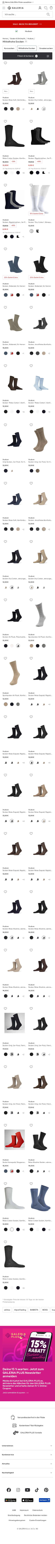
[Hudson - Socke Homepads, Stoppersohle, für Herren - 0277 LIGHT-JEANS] (15, 1140)
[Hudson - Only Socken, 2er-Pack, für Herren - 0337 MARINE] (15, 439)
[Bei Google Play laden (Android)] (10, 1500)
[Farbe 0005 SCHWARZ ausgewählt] (5, 172)
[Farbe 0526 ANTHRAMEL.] (18, 937)
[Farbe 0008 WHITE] (12, 646)
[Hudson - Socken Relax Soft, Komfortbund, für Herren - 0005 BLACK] (15, 77)
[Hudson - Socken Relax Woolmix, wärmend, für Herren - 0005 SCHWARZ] (15, 906)
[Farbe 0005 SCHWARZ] (5, 411)
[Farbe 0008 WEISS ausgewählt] (12, 1229)
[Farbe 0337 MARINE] (31, 470)
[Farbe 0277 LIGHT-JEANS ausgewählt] (5, 295)
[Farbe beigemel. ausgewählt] (44, 821)
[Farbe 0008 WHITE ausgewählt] (31, 231)
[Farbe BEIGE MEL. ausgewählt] (5, 704)
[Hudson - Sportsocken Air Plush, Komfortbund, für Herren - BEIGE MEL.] (40, 614)
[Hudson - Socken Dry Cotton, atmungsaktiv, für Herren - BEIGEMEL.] (40, 77)
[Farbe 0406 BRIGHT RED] (12, 295)
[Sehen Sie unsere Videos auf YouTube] (27, 1490)
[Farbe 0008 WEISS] (12, 172)
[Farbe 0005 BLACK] (5, 109)
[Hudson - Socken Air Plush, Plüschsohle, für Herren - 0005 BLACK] (15, 614)
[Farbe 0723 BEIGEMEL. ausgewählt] (37, 470)
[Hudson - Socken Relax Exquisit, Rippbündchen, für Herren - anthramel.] (40, 673)
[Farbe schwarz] (37, 231)
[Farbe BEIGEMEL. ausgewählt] (31, 587)
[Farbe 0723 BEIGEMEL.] (18, 109)
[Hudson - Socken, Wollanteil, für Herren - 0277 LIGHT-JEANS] (15, 263)
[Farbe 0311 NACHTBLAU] (18, 172)
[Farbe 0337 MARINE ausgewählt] (5, 470)
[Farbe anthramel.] (31, 704)
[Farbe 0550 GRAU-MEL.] (12, 109)
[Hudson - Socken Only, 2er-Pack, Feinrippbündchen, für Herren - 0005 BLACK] (15, 1023)
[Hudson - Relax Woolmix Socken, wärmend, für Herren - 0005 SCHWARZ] (40, 1140)
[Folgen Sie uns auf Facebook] (8, 1490)
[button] (18, 2)
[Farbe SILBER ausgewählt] (44, 109)
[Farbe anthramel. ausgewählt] (31, 762)
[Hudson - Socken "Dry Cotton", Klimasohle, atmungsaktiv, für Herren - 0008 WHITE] (40, 200)
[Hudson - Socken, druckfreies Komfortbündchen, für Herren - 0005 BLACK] (40, 322)
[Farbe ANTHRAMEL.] (37, 704)
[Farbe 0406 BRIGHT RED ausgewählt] (12, 1171)
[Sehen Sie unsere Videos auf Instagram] (18, 1490)
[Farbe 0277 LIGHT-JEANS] (31, 295)
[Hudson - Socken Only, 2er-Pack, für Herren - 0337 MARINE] (40, 439)
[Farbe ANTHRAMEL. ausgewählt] (12, 821)
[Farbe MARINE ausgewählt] (12, 587)
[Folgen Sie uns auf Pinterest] (46, 1490)
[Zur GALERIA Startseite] (15, 8)
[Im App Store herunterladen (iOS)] (27, 1500)
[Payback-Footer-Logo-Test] (44, 1500)
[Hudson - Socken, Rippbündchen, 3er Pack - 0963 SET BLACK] (40, 136)
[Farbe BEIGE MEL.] (31, 646)
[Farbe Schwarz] (44, 172)
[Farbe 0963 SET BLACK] (5, 236)
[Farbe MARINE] (37, 109)
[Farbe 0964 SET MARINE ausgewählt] (12, 236)
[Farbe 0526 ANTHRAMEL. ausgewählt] (44, 937)
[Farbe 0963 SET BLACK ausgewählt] (31, 172)
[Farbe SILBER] (18, 587)
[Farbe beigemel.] (44, 704)
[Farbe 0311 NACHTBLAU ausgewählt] (12, 937)
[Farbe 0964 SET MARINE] (37, 172)
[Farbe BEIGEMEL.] (31, 109)
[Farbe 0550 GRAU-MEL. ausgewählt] (44, 295)
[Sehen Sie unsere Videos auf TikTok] (37, 1490)
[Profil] (40, 8)
